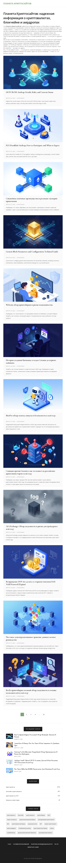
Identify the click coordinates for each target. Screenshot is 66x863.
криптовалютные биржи (40, 828)
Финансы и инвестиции (12, 800)
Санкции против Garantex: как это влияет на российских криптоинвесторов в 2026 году (30, 472)
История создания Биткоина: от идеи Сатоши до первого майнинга (31, 361)
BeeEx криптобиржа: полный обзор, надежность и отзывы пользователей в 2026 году (31, 691)
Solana (52, 828)
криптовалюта (11, 815)
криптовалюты (30, 815)
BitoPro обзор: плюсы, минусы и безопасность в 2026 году (31, 415)
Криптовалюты (10, 787)
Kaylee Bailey (20, 98)
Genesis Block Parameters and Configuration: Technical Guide (32, 251)
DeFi (49, 815)
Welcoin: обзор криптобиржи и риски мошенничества (29, 304)
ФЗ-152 (56, 844)
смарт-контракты (12, 819)
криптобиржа (41, 815)
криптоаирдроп (11, 828)
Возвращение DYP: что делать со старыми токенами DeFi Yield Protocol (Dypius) (30, 583)
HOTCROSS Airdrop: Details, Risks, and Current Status (29, 92)
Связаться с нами (33, 847)
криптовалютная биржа (18, 824)
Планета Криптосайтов (17, 3)
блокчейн (20, 815)
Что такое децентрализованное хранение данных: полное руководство (31, 638)
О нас (9, 844)
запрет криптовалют (50, 824)
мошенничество (32, 824)
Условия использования (21, 844)
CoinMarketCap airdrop (25, 828)
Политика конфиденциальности (41, 844)
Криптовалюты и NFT (12, 796)
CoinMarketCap (11, 832)
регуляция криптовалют (45, 832)
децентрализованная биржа (27, 819)
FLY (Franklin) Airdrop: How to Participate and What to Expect (32, 145)
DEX (8, 824)
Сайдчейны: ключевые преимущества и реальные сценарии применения (31, 199)
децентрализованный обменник (27, 832)
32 (43, 714)
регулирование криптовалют (46, 819)
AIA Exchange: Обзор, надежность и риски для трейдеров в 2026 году (31, 527)
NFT (41, 824)
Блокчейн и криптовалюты (14, 791)
